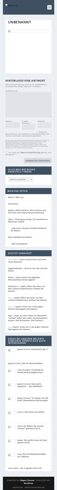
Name (8, 121)
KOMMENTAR (11, 91)
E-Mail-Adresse (26, 122)
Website (41, 121)
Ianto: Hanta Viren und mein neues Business (27, 260)
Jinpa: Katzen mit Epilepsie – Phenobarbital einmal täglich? (24, 278)
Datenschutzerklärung (30, 152)
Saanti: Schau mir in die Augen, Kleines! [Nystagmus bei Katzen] (25, 307)
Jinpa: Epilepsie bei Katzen (20, 237)
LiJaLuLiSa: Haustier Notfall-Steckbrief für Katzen (28, 229)
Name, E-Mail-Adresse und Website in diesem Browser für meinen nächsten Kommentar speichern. (27, 134)
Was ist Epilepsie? (20, 243)
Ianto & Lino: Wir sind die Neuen (27, 269)
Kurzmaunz (13, 203)
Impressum (18, 487)
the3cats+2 (13, 286)
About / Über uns (16, 197)
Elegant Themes (27, 480)
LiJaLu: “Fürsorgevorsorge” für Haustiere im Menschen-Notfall (28, 220)
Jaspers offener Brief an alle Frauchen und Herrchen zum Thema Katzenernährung (27, 211)
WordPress (28, 483)
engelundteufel (15, 268)
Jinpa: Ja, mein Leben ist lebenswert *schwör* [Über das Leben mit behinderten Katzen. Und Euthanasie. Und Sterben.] (27, 318)
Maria (10, 277)
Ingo (10, 315)
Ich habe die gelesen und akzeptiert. (28, 153)
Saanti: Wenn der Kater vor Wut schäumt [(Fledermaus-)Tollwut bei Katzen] (26, 288)
